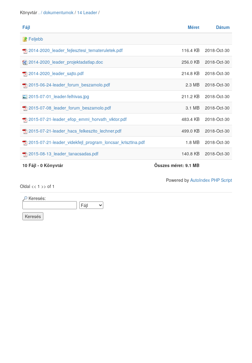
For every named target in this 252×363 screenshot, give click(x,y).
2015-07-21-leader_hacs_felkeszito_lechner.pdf (74, 131)
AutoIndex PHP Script (211, 180)
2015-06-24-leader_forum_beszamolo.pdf (68, 85)
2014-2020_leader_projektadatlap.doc (65, 62)
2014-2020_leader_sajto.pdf (55, 73)
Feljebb (35, 39)
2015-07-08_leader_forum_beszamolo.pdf (69, 108)
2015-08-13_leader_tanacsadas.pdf (62, 153)
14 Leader (87, 12)
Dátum (223, 27)
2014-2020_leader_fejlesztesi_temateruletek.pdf (75, 50)
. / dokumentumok (56, 12)
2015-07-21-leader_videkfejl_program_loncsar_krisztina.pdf (86, 142)
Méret (193, 27)
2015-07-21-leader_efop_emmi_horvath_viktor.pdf (77, 119)
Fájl (26, 27)
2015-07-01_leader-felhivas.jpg (58, 96)
